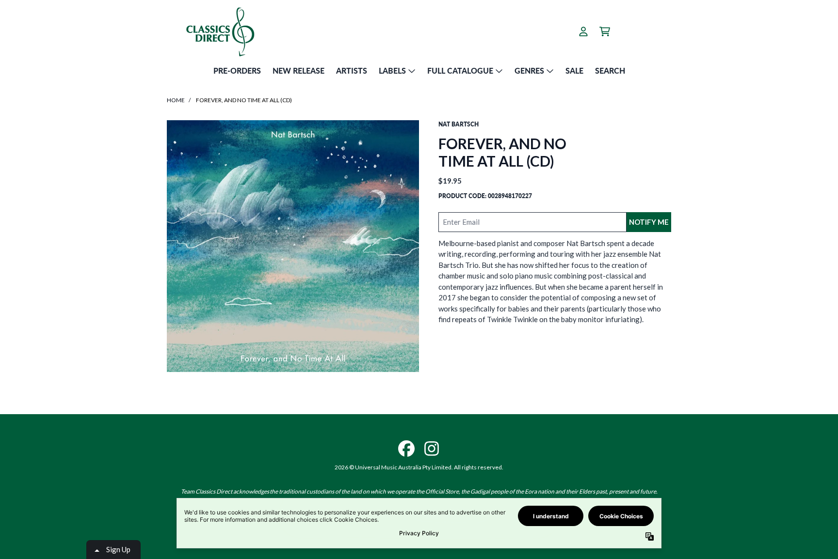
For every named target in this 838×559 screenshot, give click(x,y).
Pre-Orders (237, 70)
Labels (392, 70)
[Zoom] (293, 246)
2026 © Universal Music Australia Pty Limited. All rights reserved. (419, 467)
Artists (351, 70)
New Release (298, 70)
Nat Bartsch (458, 124)
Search (610, 70)
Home (176, 100)
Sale (574, 70)
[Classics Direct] (220, 31)
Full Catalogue (460, 70)
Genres (529, 70)
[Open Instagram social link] (431, 448)
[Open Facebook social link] (406, 448)
